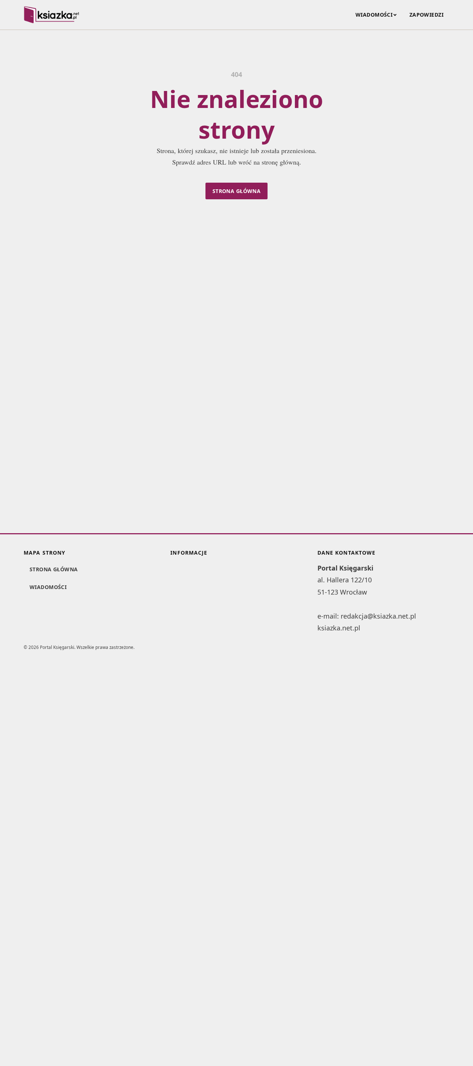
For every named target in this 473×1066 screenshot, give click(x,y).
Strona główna (236, 190)
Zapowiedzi (426, 14)
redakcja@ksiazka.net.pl (378, 616)
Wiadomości (373, 14)
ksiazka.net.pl (338, 627)
